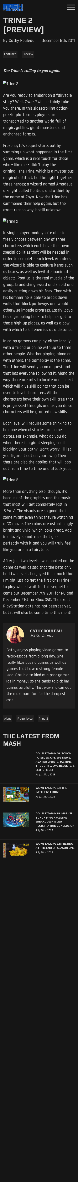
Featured (10, 54)
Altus (7, 718)
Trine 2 (43, 718)
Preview (28, 54)
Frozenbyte (25, 718)
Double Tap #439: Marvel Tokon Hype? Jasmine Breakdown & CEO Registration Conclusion (55, 819)
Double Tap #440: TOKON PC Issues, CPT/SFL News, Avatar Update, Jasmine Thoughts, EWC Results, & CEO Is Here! (55, 761)
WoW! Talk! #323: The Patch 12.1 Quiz (51, 790)
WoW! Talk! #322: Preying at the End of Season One (55, 845)
